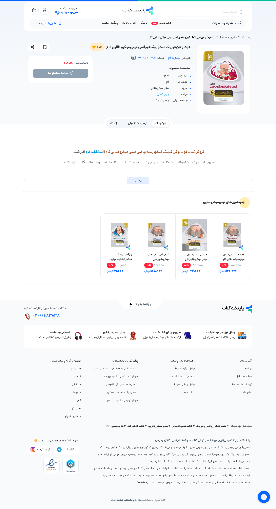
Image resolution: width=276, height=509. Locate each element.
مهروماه (76, 392)
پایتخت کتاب (245, 37)
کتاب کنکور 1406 (115, 426)
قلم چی (77, 376)
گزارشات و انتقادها (242, 385)
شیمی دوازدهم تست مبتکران (122, 392)
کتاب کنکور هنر (135, 426)
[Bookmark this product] (45, 47)
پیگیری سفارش (109, 23)
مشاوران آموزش (72, 416)
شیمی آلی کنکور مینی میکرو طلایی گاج (158, 257)
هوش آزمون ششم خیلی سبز (122, 400)
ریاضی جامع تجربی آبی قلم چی (122, 385)
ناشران (233, 37)
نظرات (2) (115, 123)
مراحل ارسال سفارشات (183, 385)
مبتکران (76, 385)
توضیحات (160, 123)
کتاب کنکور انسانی (182, 426)
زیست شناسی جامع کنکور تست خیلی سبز (116, 369)
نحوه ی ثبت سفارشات (183, 376)
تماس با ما (247, 392)
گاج (79, 400)
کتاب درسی (165, 23)
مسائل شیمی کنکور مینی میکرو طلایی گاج (196, 257)
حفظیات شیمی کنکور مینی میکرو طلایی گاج (234, 257)
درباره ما (248, 369)
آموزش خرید (129, 23)
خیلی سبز (76, 369)
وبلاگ (143, 23)
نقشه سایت (188, 392)
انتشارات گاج (221, 37)
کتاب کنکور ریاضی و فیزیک (211, 426)
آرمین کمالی (163, 94)
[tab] (160, 123)
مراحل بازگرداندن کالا (184, 369)
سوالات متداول (244, 376)
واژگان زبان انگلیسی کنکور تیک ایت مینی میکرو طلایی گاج (121, 259)
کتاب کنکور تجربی (158, 426)
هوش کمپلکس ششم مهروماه (121, 376)
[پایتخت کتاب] (138, 10)
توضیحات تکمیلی (137, 123)
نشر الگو (76, 408)
